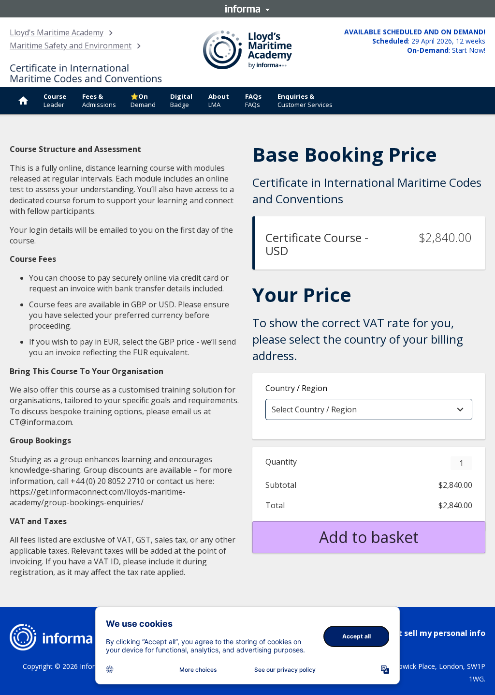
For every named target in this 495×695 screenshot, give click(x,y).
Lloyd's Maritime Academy (56, 32)
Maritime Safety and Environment (70, 45)
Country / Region (296, 388)
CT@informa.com (41, 422)
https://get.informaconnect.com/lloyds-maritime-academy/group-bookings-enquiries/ (98, 497)
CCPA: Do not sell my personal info (418, 633)
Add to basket (369, 537)
